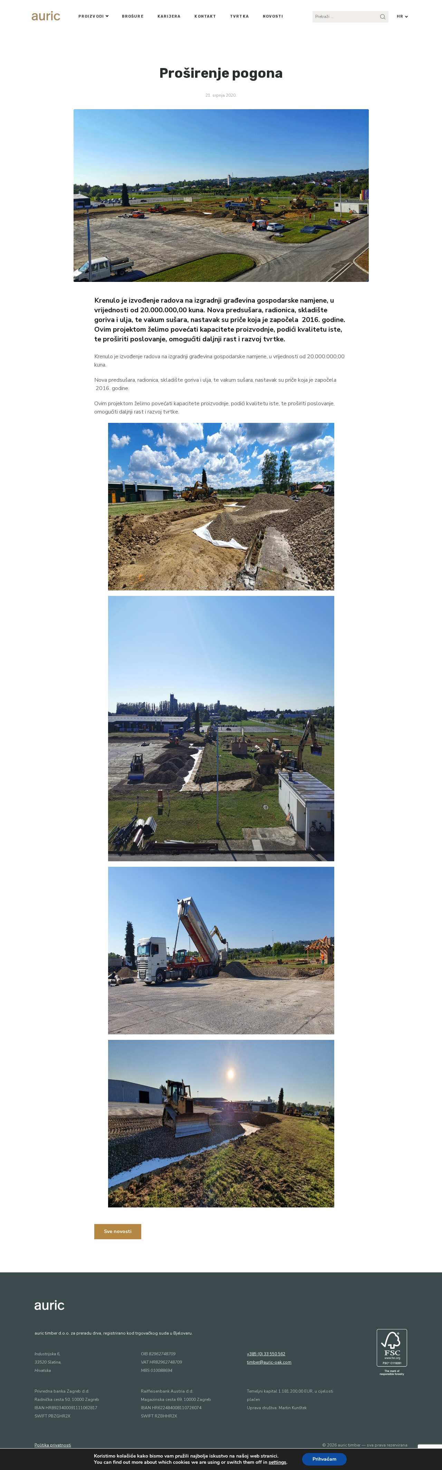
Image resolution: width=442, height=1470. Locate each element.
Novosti (273, 16)
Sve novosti (118, 1231)
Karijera (169, 16)
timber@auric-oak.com (269, 1362)
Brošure (133, 16)
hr (400, 16)
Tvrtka (239, 16)
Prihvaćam (324, 1459)
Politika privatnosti (53, 1445)
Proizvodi (91, 16)
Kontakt (205, 16)
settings (277, 1462)
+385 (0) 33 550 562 (266, 1354)
